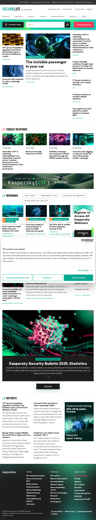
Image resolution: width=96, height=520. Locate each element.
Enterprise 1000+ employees (84, 2)
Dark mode (80, 9)
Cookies (54, 514)
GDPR (84, 16)
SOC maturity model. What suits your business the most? (11, 228)
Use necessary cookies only (17, 278)
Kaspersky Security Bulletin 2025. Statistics (48, 363)
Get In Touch (67, 9)
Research (54, 496)
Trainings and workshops (12, 220)
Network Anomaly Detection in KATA (34, 152)
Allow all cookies (78, 278)
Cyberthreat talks (37, 219)
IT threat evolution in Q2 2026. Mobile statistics (82, 96)
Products (31, 16)
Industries (18, 16)
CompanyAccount (54, 9)
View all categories (82, 295)
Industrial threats (33, 493)
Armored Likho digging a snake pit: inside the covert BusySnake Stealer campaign (83, 154)
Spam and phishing (33, 490)
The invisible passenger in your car (46, 64)
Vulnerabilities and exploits (33, 500)
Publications (55, 499)
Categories (54, 472)
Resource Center (58, 16)
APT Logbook (79, 484)
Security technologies (58, 493)
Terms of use (70, 511)
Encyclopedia (79, 490)
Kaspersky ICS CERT (82, 499)
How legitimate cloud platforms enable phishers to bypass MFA (82, 112)
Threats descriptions (82, 493)
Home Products (24, 2)
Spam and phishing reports (57, 488)
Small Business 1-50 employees (40, 2)
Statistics (78, 487)
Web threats (31, 496)
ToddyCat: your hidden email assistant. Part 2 (46, 434)
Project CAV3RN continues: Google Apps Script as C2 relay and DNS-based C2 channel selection (83, 66)
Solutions (5, 16)
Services (43, 16)
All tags (77, 479)
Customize (46, 278)
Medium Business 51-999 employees (62, 2)
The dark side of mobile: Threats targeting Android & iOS (59, 226)
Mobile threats (32, 484)
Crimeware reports (82, 289)
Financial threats (32, 487)
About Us (73, 16)
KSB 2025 (78, 496)
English (89, 9)
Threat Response (80, 476)
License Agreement (84, 511)
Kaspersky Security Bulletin (48, 359)
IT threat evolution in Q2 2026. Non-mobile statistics (82, 82)
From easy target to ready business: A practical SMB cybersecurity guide (34, 227)
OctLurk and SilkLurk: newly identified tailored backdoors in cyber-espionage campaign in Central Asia (12, 294)
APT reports (55, 476)
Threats (29, 472)
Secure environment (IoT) (34, 480)
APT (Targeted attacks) (35, 476)
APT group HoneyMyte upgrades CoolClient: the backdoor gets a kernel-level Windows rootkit (12, 52)
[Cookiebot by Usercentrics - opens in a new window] (83, 240)
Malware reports (81, 283)
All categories (55, 502)
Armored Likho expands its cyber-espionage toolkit (12, 81)
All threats (30, 504)
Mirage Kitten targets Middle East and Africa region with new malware (16, 435)
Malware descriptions (35, 57)
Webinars (78, 481)
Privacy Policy (57, 511)
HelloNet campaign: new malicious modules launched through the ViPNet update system (59, 154)
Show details (83, 270)
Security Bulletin (56, 481)
